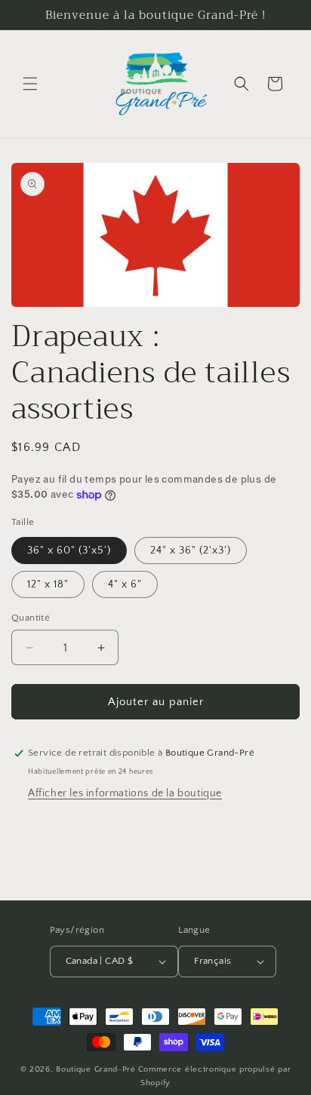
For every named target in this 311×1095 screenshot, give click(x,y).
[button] (30, 83)
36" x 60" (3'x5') (69, 550)
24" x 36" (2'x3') (190, 550)
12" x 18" (48, 584)
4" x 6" (125, 584)
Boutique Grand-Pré (96, 1069)
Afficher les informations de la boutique (125, 793)
